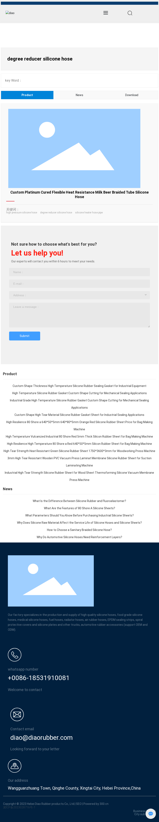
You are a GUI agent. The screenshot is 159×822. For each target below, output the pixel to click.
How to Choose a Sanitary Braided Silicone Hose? (79, 530)
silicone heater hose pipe (89, 212)
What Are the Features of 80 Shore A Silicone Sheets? (79, 508)
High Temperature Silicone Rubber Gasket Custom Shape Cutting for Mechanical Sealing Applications (79, 393)
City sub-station (145, 814)
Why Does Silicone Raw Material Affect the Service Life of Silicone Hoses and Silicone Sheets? (79, 522)
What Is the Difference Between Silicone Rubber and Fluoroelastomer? (79, 501)
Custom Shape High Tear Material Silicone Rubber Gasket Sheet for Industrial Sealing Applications (79, 414)
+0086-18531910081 (39, 678)
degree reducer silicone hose (56, 212)
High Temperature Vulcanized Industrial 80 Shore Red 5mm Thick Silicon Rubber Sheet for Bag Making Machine (79, 436)
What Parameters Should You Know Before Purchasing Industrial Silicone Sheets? (79, 515)
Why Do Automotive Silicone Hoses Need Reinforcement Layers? (79, 537)
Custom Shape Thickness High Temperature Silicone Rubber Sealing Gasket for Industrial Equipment (79, 386)
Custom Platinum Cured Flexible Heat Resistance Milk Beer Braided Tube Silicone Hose (79, 194)
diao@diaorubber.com (41, 737)
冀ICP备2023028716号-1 (19, 807)
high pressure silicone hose (21, 212)
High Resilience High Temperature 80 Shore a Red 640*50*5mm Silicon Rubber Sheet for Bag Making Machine (79, 443)
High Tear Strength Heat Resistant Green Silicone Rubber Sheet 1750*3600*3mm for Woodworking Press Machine (79, 451)
